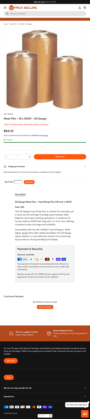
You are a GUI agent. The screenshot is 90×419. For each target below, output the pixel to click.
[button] (84, 7)
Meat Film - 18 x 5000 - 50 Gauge (21, 24)
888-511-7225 (39, 2)
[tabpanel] (45, 220)
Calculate (29, 182)
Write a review (45, 307)
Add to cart (60, 157)
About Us (10, 361)
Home (6, 24)
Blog (9, 377)
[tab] (20, 194)
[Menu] (5, 7)
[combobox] (45, 13)
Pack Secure (13, 413)
